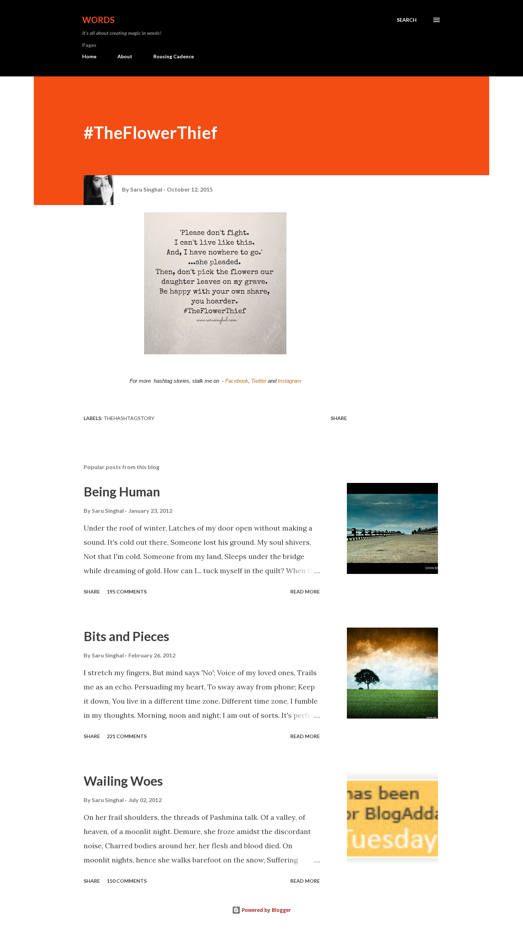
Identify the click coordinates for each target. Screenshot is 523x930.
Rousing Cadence (173, 56)
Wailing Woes (123, 781)
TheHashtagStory (129, 418)
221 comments (127, 736)
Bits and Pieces (126, 636)
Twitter (258, 381)
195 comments (127, 591)
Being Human (122, 491)
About (124, 56)
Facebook (236, 381)
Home (89, 56)
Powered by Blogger (266, 910)
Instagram (289, 381)
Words (98, 20)
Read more (305, 591)
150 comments (127, 881)
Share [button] (339, 418)
